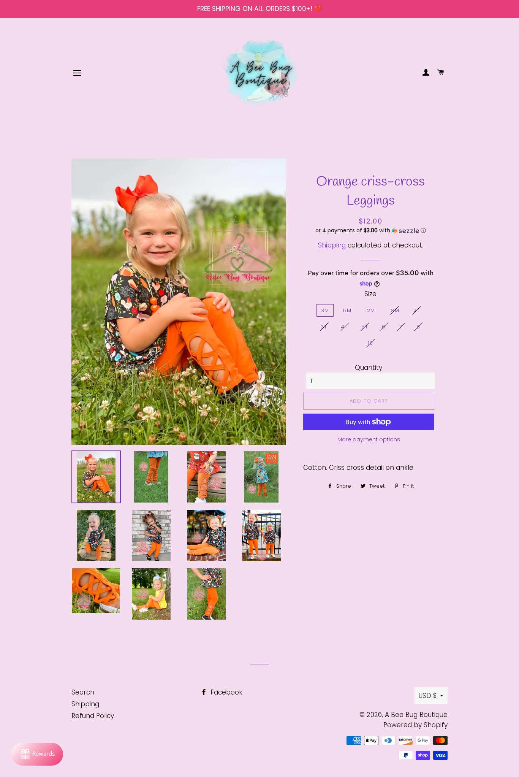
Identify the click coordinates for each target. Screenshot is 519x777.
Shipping (332, 245)
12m (370, 310)
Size (370, 293)
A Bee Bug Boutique (416, 714)
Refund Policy (92, 715)
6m (347, 310)
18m (394, 310)
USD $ (428, 695)
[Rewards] (37, 754)
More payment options (368, 439)
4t (344, 326)
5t (364, 326)
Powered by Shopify (415, 724)
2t (416, 310)
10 (370, 343)
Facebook (225, 692)
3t (324, 326)
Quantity (368, 367)
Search (82, 692)
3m (325, 310)
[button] (370, 231)
